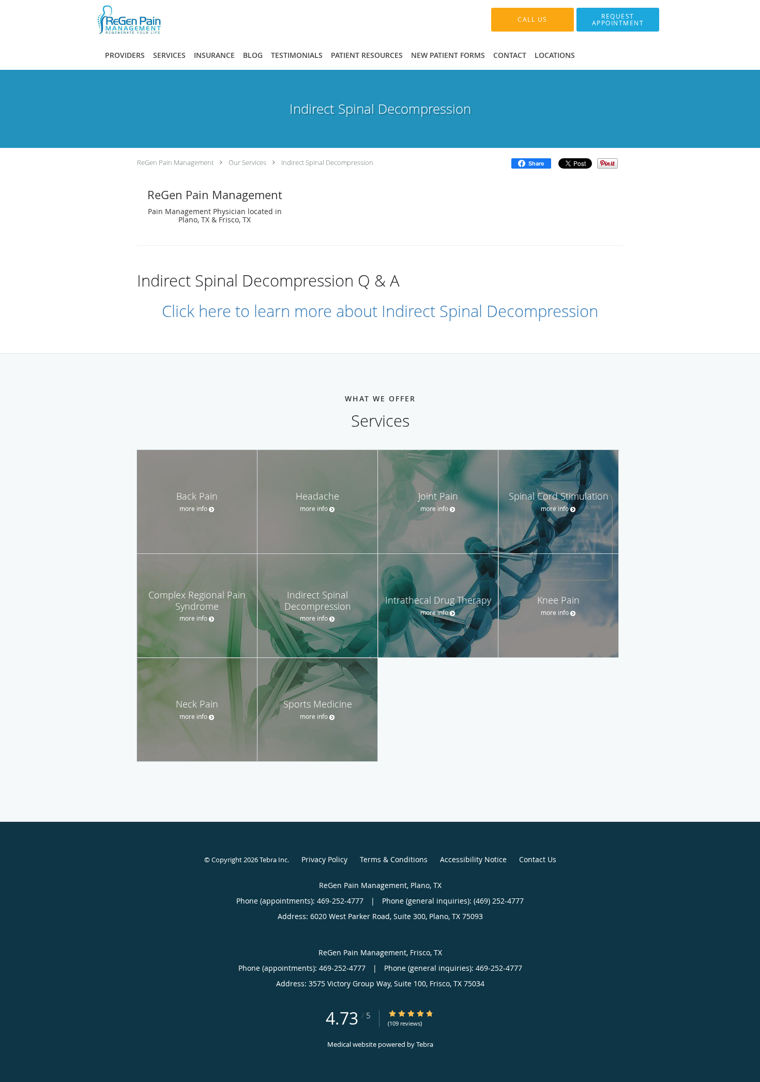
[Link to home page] (152, 19)
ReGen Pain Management (175, 162)
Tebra (424, 1044)
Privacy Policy (324, 859)
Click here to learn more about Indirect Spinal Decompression (380, 311)
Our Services (247, 162)
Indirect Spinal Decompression (327, 162)
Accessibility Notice (473, 859)
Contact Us (537, 859)
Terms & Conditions (394, 859)
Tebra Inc (273, 859)
